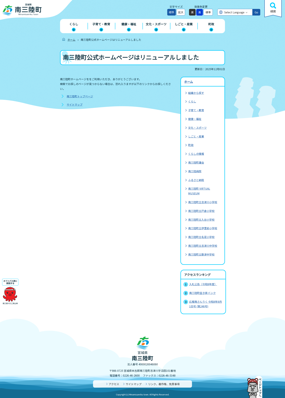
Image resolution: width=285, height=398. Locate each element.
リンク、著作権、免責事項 (164, 384)
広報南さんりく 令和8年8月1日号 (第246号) (205, 304)
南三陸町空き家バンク (202, 293)
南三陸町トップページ (80, 96)
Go (256, 12)
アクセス (114, 384)
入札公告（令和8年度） (203, 284)
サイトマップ (74, 104)
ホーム (71, 40)
